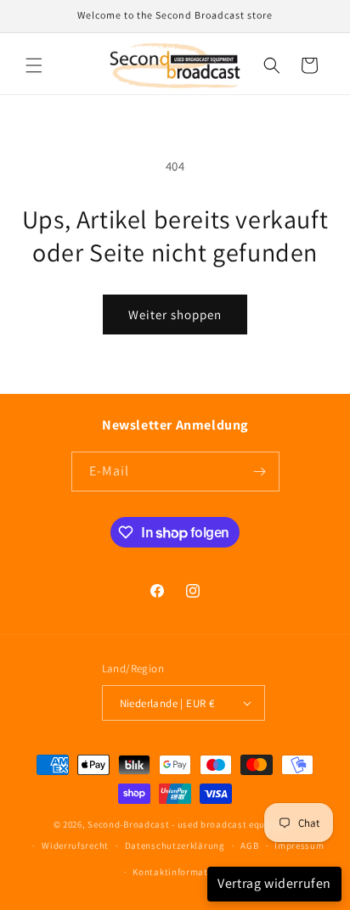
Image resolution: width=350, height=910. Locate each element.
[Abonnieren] (260, 472)
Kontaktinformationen (183, 872)
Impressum (299, 845)
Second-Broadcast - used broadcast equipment (192, 824)
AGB (249, 845)
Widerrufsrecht (75, 845)
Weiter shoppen (175, 314)
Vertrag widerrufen (274, 883)
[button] (34, 65)
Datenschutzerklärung (175, 845)
